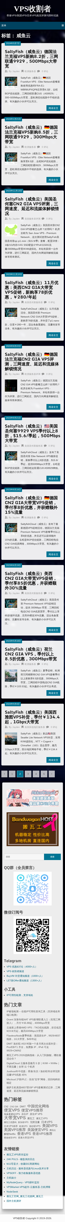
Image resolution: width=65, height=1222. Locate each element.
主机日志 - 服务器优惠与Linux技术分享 (28, 1168)
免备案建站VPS (12, 1114)
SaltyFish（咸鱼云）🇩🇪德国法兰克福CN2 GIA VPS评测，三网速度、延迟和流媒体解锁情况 (32, 361)
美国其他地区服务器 (35, 727)
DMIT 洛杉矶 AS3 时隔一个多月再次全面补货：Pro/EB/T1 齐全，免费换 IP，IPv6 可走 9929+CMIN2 (32, 1047)
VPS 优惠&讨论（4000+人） (22, 966)
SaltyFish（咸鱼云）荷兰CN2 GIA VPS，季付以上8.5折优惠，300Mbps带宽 (31, 654)
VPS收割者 (32, 9)
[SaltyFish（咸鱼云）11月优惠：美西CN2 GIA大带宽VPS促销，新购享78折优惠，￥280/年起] (11, 313)
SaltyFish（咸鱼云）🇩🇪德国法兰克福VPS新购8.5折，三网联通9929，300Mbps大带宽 (31, 134)
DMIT (23, 1106)
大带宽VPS (15, 1117)
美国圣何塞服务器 (34, 302)
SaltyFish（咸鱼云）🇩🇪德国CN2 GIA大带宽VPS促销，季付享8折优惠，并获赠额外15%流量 (31, 504)
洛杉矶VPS (35, 1126)
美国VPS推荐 (15, 1129)
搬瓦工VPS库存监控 (17, 1154)
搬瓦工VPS (42, 1118)
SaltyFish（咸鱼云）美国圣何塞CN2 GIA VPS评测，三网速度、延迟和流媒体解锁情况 (32, 206)
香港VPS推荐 (42, 1133)
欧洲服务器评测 (32, 374)
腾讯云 (53, 1130)
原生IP (24, 1114)
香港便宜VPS (10, 1138)
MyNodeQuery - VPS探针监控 (23, 1182)
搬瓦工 (31, 1118)
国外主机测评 (14, 1201)
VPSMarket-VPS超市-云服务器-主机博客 (28, 1187)
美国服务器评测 (32, 218)
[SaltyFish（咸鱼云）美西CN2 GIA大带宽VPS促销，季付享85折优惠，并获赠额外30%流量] (11, 604)
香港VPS (24, 1133)
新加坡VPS (23, 1122)
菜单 (3, 25)
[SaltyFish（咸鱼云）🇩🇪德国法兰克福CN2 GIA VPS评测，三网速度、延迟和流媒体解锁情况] (11, 385)
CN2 (6, 1106)
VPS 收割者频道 (15, 971)
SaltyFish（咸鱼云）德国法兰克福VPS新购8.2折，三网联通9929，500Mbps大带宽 (31, 58)
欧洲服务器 (30, 71)
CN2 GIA (14, 1106)
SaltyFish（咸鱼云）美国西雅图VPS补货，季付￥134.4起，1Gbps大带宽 (32, 717)
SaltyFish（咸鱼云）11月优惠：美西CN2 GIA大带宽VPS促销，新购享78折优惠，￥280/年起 (31, 289)
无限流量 (35, 1122)
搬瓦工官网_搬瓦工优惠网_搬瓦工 (25, 1196)
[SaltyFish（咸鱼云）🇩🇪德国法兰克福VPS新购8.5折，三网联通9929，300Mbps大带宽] (11, 158)
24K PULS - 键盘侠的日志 (21, 1159)
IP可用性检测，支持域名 (20, 995)
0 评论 (45, 71)
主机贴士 (11, 1177)
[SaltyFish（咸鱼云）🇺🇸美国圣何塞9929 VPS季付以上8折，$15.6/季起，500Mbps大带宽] (11, 456)
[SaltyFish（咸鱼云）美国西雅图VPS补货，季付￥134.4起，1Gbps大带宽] (11, 738)
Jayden (16, 71)
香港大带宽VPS (26, 1138)
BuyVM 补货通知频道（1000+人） (25, 976)
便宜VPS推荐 (32, 1110)
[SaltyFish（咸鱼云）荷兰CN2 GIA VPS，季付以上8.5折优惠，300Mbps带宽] (11, 675)
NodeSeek (12, 1191)
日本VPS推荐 (11, 1126)
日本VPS (47, 1121)
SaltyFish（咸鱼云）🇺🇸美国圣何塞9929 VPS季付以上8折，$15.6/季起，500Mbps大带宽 (32, 433)
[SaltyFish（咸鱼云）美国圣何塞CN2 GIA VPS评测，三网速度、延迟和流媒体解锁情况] (11, 229)
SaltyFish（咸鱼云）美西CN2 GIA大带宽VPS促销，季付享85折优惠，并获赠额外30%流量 (31, 580)
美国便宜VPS (37, 1129)
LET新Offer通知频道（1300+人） (25, 980)
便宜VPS (12, 1110)
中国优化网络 (38, 1106)
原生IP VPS (36, 1114)
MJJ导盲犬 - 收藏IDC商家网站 (23, 1163)
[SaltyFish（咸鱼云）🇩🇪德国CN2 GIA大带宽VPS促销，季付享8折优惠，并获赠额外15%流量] (11, 528)
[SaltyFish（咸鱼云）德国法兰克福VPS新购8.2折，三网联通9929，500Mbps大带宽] (11, 82)
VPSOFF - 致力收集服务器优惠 (23, 1173)
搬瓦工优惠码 (10, 1122)
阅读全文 (53, 108)
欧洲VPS (23, 1126)
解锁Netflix (10, 1134)
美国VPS (50, 1125)
